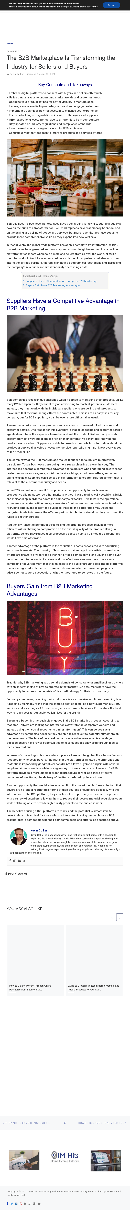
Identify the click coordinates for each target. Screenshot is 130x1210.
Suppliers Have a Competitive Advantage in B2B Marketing (61, 281)
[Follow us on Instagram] (21, 1204)
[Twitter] (24, 861)
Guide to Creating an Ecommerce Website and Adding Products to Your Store (93, 987)
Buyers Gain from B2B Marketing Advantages (53, 285)
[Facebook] (10, 861)
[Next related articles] (119, 917)
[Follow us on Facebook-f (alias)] (7, 1204)
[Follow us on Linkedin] (16, 1204)
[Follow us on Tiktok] (29, 1204)
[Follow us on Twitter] (11, 1204)
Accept (111, 5)
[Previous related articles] (112, 917)
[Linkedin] (19, 861)
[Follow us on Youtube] (39, 1204)
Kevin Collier (17, 74)
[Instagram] (14, 861)
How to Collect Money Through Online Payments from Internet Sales (30, 987)
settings (93, 6)
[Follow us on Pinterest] (34, 1204)
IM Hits (110, 1191)
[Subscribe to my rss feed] (25, 1204)
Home (10, 43)
